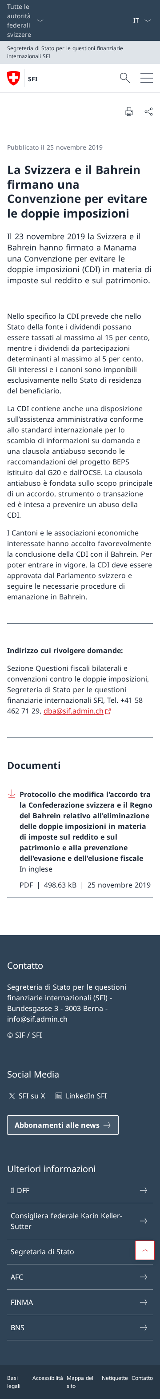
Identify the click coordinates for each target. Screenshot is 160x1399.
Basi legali (13, 1382)
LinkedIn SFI (86, 1096)
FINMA (22, 1302)
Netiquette (115, 1378)
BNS (17, 1327)
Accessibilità (47, 1378)
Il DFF (20, 1190)
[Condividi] (148, 111)
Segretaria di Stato (42, 1251)
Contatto (142, 1378)
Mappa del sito (80, 1382)
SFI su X (32, 1096)
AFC (17, 1277)
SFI (32, 79)
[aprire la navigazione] (146, 78)
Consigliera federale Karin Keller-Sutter (66, 1221)
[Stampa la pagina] (129, 111)
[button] (145, 1250)
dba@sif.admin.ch (74, 711)
